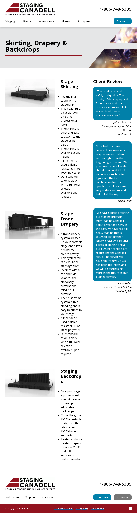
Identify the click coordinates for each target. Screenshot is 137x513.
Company (84, 21)
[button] (11, 21)
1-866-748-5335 (116, 9)
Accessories (46, 21)
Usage (66, 21)
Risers (27, 21)
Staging (10, 21)
